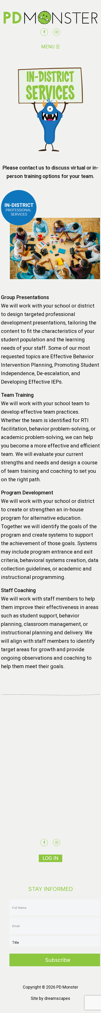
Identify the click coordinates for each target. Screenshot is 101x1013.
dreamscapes (57, 998)
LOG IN (50, 858)
